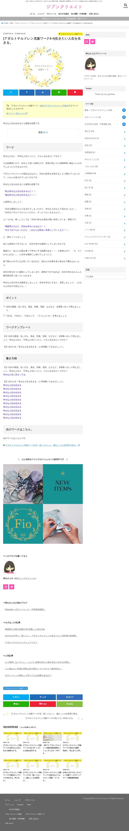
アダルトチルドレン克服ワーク (16, 688)
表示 (45, 132)
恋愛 (88, 202)
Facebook (20, 804)
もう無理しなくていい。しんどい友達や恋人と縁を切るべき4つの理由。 (38, 662)
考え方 (89, 131)
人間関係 (90, 173)
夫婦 (88, 209)
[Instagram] (5, 586)
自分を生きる (92, 138)
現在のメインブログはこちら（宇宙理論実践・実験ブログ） (65, 19)
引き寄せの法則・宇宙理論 (98, 124)
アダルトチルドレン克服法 (13, 814)
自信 (88, 145)
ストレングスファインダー (97, 237)
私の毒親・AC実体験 (79, 14)
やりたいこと (92, 159)
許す (88, 180)
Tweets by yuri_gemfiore (105, 94)
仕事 (88, 216)
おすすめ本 (91, 244)
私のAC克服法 (63, 14)
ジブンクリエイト (101, 798)
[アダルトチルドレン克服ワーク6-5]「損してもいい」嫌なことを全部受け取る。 (41, 445)
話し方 (89, 187)
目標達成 (90, 152)
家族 (88, 195)
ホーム (32, 14)
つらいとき (91, 166)
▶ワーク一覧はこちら (15, 113)
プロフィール (51, 14)
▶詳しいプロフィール (25, 578)
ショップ (41, 14)
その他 (89, 251)
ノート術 (90, 230)
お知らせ (90, 258)
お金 (88, 223)
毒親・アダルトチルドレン (98, 110)
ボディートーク (93, 117)
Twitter (29, 804)
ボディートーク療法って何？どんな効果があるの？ (28, 675)
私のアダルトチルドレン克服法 (55, 106)
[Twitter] (11, 586)
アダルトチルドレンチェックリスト (21, 642)
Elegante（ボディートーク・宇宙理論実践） (25, 609)
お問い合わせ (94, 14)
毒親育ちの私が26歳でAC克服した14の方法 (25, 629)
